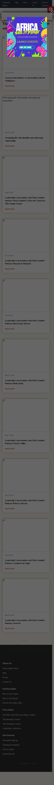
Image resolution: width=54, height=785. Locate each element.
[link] (27, 37)
